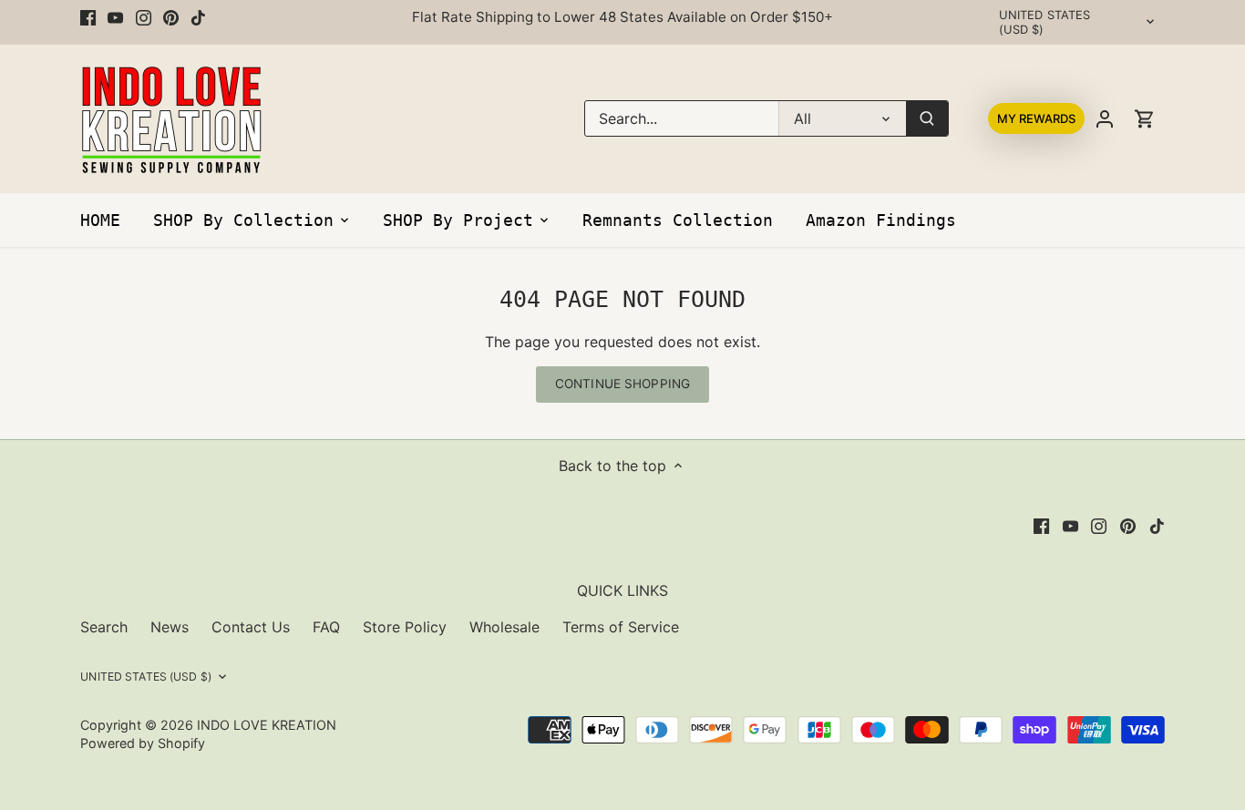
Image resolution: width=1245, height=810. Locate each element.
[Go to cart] (1145, 119)
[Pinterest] (171, 17)
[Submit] (928, 118)
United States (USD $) (1045, 22)
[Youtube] (115, 17)
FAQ (326, 627)
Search (104, 627)
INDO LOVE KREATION (266, 725)
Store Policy (405, 627)
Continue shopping (622, 383)
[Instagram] (143, 17)
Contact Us (250, 627)
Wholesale (504, 627)
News (169, 627)
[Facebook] (88, 17)
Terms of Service (620, 627)
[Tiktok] (198, 17)
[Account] (1105, 119)
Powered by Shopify (142, 743)
